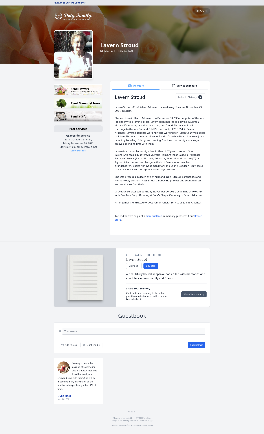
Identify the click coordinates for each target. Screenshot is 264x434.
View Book (134, 265)
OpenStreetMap (135, 425)
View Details (78, 150)
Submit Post (196, 344)
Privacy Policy (123, 420)
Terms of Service (140, 420)
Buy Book (150, 265)
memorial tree (154, 216)
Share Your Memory (194, 294)
